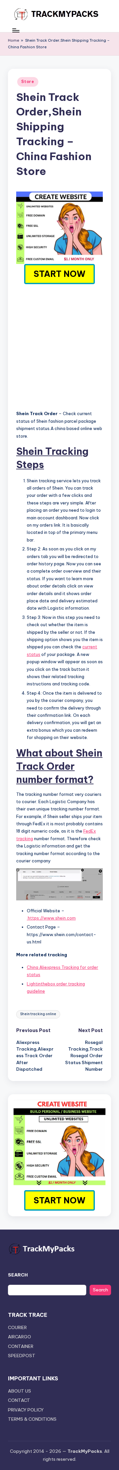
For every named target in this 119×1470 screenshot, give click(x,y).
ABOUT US (19, 1391)
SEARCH (18, 1275)
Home (13, 40)
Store (27, 81)
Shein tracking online (38, 1014)
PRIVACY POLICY (26, 1410)
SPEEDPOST (21, 1356)
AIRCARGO (19, 1337)
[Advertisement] (59, 346)
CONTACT (19, 1400)
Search (100, 1290)
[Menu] (15, 30)
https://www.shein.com (51, 918)
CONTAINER (20, 1346)
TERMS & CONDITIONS (32, 1419)
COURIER (17, 1327)
